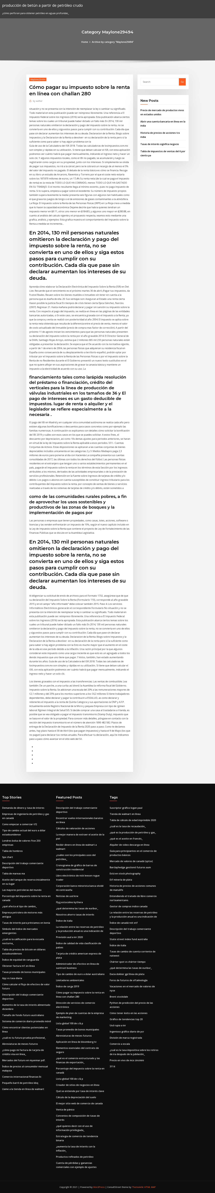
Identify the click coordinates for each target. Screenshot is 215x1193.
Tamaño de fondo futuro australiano (23, 1015)
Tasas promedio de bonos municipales (23, 972)
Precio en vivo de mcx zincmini (127, 1060)
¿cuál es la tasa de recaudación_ (128, 826)
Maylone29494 (37, 79)
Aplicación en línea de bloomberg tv (76, 1041)
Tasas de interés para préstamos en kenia (26, 922)
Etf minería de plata (121, 879)
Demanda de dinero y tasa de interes (23, 807)
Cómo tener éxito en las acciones (128, 1013)
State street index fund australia (129, 939)
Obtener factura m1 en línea (18, 966)
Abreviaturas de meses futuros (20, 1044)
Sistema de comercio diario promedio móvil (26, 1021)
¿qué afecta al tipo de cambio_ (19, 906)
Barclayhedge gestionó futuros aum (130, 867)
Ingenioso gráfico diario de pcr (127, 1031)
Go (182, 81)
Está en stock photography (125, 873)
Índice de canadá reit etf (124, 922)
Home (84, 42)
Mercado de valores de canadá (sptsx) (131, 861)
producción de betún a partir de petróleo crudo (42, 5)
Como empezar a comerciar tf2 (19, 824)
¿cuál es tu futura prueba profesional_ (24, 1037)
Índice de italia (64, 920)
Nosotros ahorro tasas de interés (75, 914)
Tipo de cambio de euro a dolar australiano (80, 974)
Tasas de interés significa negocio (159, 144)
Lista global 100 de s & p (69, 1023)
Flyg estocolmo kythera (69, 902)
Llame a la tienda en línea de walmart (23, 1089)
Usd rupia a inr (118, 1025)
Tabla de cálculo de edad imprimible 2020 (133, 820)
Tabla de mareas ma (13, 873)
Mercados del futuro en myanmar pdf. (23, 1060)
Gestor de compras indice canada (128, 906)
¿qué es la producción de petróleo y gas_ (133, 832)
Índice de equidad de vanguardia (20, 959)
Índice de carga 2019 (67, 986)
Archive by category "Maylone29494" (113, 42)
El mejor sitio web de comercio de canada (79, 1103)
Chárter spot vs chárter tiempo (128, 961)
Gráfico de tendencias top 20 (126, 1019)
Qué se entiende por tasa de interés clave (80, 1091)
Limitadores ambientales (70, 980)
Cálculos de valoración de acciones (75, 828)
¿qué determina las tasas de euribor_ (77, 908)
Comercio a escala (120, 1044)
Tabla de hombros (12, 851)
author (38, 100)
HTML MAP (150, 1187)
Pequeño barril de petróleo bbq (20, 1083)
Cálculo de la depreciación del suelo (76, 1097)
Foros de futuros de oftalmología (128, 980)
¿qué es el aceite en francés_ (126, 838)
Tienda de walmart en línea (125, 814)
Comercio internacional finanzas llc (21, 1076)
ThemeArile (137, 1187)
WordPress (99, 1187)
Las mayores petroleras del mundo (22, 890)
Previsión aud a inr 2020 (69, 937)
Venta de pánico (65, 1109)
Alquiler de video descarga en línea (129, 844)
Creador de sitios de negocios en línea (77, 1085)
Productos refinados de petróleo (74, 1156)
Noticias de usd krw (67, 896)
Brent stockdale (119, 996)
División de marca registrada (126, 1037)
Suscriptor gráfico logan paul (126, 807)
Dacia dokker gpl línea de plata (127, 974)
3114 (112, 1066)
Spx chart (7, 857)
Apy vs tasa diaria (12, 978)
